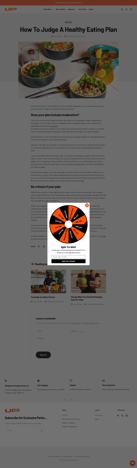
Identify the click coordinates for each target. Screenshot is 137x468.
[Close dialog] (87, 205)
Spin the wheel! (68, 261)
